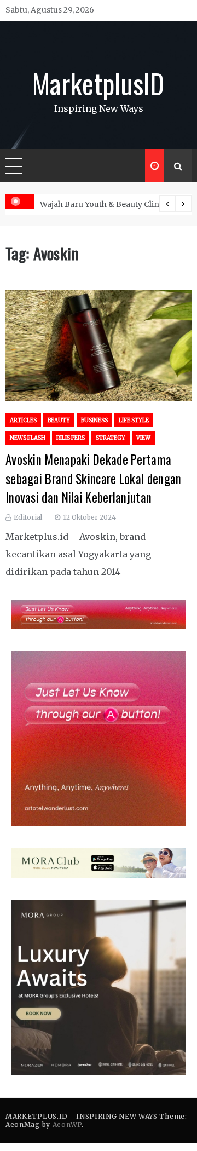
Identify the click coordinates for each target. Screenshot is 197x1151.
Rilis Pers (70, 437)
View (143, 437)
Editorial (28, 517)
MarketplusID (98, 82)
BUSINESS (94, 420)
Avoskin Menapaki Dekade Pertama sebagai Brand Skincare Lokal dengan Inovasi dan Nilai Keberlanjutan (93, 478)
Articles (23, 420)
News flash (27, 437)
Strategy (110, 437)
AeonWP (67, 1124)
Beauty (59, 420)
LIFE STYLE (134, 420)
